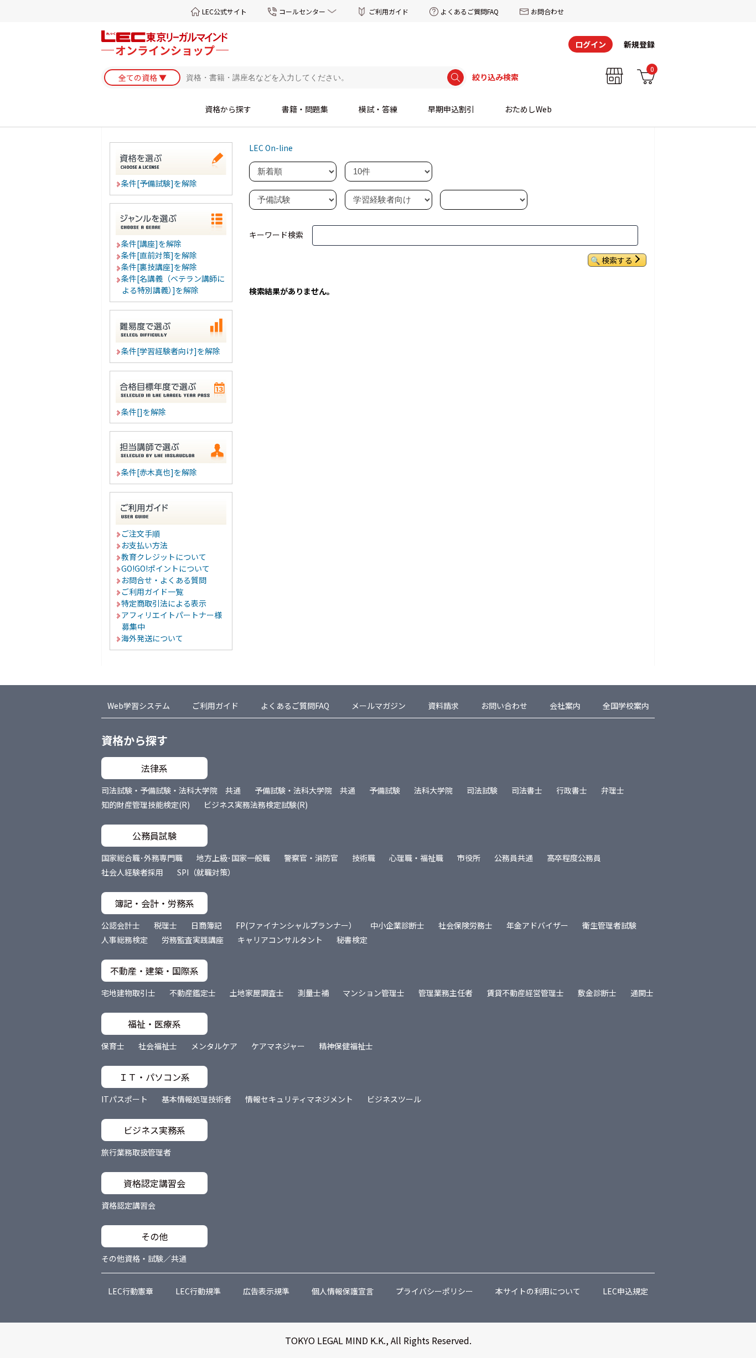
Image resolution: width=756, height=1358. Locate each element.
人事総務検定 (124, 939)
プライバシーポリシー (434, 1291)
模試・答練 (378, 109)
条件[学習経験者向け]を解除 (171, 350)
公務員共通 (513, 857)
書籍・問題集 (305, 109)
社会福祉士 (157, 1045)
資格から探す (228, 109)
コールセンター (302, 11)
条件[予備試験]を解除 (160, 183)
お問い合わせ (504, 705)
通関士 (642, 992)
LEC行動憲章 (130, 1291)
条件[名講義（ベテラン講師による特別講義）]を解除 (173, 284)
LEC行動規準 (198, 1291)
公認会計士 (120, 925)
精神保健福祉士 (346, 1045)
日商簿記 (206, 925)
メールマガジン (378, 705)
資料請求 (443, 705)
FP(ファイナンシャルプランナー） (296, 925)
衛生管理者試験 (609, 925)
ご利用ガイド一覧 (153, 591)
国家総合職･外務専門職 (142, 857)
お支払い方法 (145, 545)
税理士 (165, 925)
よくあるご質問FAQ (470, 11)
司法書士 (526, 790)
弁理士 (612, 790)
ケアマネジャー (278, 1045)
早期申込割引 (451, 109)
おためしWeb (528, 109)
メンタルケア (214, 1045)
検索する (617, 260)
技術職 (363, 857)
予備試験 (384, 790)
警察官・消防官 (311, 857)
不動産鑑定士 (192, 992)
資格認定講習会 (128, 1205)
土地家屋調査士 (257, 992)
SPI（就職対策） (206, 872)
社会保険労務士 (465, 925)
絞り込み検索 (495, 77)
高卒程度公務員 (574, 857)
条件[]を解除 (144, 411)
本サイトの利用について (538, 1291)
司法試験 (482, 790)
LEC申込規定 (625, 1291)
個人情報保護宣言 (343, 1291)
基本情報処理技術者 (196, 1099)
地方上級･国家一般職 (233, 857)
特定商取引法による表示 (164, 603)
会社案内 (565, 705)
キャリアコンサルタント (280, 939)
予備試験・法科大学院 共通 (305, 790)
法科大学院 (433, 790)
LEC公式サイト (224, 11)
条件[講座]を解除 (152, 243)
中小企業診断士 (397, 925)
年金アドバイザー (537, 925)
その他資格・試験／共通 (144, 1258)
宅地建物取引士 (128, 992)
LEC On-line (271, 147)
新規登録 (639, 44)
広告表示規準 (266, 1291)
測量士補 (313, 992)
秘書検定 (351, 939)
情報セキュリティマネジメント (299, 1099)
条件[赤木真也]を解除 (160, 472)
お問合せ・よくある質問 (164, 579)
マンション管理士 (374, 992)
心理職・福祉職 (416, 857)
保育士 (113, 1045)
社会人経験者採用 (132, 872)
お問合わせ (547, 11)
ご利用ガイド (388, 11)
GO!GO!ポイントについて (166, 568)
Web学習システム (138, 705)
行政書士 (571, 790)
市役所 (468, 857)
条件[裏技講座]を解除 (160, 266)
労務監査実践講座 (193, 939)
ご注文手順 (141, 533)
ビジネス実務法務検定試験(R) (256, 804)
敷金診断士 (597, 992)
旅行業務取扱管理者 (136, 1152)
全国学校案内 (626, 705)
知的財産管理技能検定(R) (145, 804)
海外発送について (153, 638)
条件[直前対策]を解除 (160, 255)
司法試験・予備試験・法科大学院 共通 (171, 790)
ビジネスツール (394, 1099)
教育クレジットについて (164, 556)
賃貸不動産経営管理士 (525, 992)
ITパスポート (124, 1099)
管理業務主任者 (445, 992)
